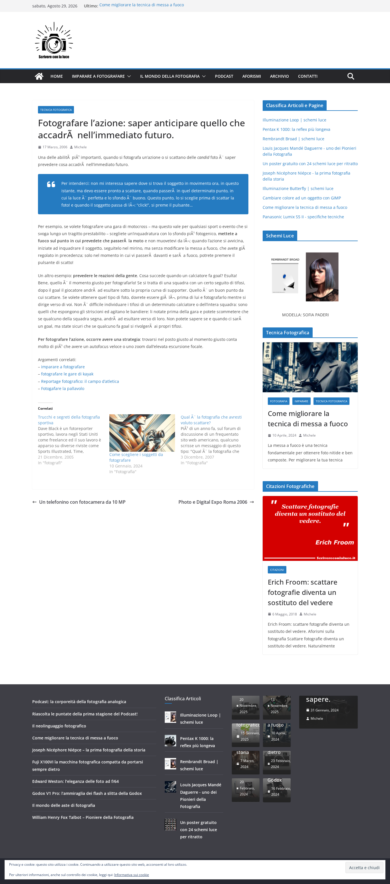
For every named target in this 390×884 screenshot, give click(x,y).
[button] (128, 76)
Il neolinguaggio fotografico (59, 726)
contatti (307, 76)
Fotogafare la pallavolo (62, 388)
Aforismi (251, 76)
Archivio (279, 76)
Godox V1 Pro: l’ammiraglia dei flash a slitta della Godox (87, 793)
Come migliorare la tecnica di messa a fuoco (141, 6)
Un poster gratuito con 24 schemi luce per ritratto (310, 163)
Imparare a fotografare (98, 76)
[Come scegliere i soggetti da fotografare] (142, 433)
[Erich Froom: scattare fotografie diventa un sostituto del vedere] (310, 528)
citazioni (277, 570)
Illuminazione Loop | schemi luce (294, 120)
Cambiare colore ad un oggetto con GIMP (302, 198)
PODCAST (224, 76)
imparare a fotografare (63, 366)
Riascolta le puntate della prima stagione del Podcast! (85, 714)
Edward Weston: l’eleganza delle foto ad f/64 (75, 781)
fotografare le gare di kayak (67, 374)
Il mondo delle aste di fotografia (63, 805)
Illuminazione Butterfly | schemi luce (298, 188)
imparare (301, 401)
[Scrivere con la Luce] (39, 76)
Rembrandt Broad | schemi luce (293, 138)
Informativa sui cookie (131, 874)
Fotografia (278, 401)
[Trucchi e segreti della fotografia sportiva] (73, 440)
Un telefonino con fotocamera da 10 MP (82, 502)
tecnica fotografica (56, 110)
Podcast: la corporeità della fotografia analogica (79, 701)
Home (57, 76)
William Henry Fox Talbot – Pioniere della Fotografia (83, 817)
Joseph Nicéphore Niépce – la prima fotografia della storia (88, 750)
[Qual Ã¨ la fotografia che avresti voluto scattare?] (216, 440)
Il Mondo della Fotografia (170, 76)
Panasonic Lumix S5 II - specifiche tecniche (303, 216)
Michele (80, 147)
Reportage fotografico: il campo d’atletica (80, 381)
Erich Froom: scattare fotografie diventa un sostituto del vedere (302, 592)
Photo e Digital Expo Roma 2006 (212, 502)
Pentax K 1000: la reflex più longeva (296, 129)
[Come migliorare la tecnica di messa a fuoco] (310, 367)
